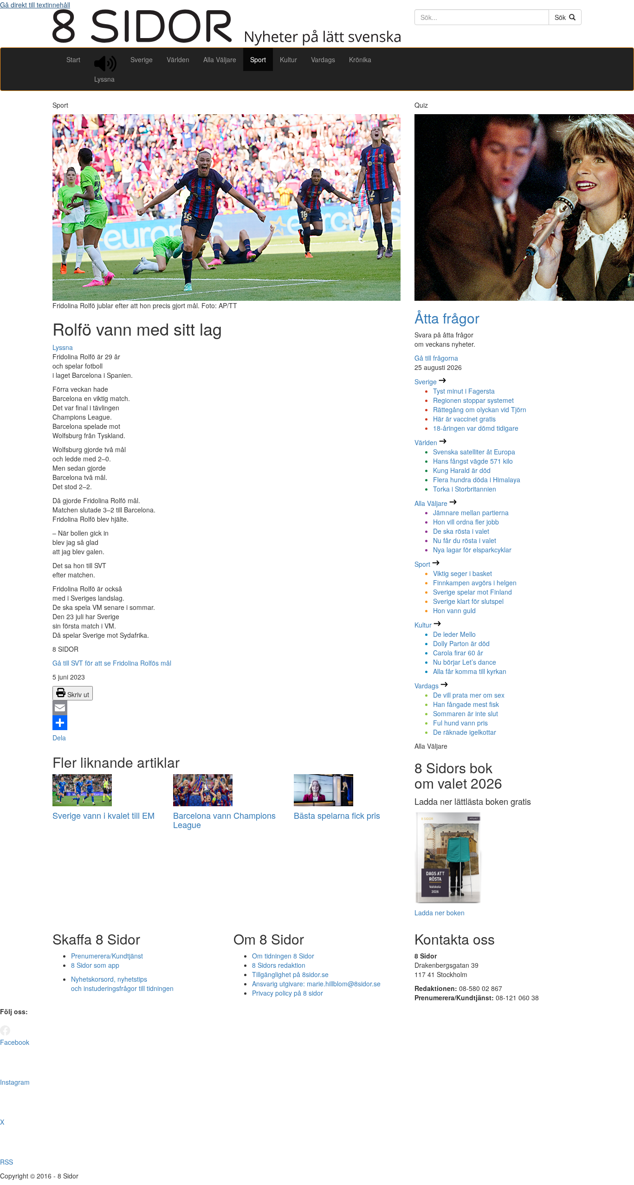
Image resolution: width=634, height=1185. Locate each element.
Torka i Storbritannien (464, 488)
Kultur (288, 59)
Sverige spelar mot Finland (472, 591)
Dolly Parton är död (461, 643)
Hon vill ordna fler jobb (466, 521)
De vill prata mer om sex (469, 694)
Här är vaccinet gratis (464, 418)
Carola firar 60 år (458, 652)
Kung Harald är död (462, 470)
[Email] (226, 707)
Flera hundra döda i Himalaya (476, 479)
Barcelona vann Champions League (224, 819)
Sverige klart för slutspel (468, 601)
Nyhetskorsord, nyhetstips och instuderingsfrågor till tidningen (122, 983)
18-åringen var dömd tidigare (475, 428)
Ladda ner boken (439, 912)
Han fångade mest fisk (466, 704)
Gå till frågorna (436, 358)
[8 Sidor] (226, 42)
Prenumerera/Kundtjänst (107, 955)
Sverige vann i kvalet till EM (103, 815)
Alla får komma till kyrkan (469, 671)
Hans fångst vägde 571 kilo (473, 461)
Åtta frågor (446, 318)
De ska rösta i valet (461, 531)
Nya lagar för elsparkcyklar (472, 549)
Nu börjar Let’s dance (464, 662)
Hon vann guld (454, 610)
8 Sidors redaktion (278, 965)
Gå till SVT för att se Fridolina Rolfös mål (111, 662)
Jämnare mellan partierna (471, 512)
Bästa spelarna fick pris (337, 815)
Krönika (360, 59)
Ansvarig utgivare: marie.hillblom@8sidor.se (316, 983)
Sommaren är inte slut (465, 713)
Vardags (323, 59)
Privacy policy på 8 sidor (287, 992)
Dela (59, 737)
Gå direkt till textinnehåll (35, 4)
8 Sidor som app (95, 965)
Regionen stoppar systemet (473, 400)
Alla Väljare (219, 59)
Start (73, 59)
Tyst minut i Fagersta (464, 390)
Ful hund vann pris (460, 722)
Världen (178, 59)
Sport (258, 59)
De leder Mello (454, 634)
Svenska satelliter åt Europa (474, 451)
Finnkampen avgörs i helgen (475, 582)
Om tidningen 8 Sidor (283, 955)
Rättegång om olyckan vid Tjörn (479, 409)
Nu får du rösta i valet (464, 540)
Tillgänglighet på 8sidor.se (290, 974)
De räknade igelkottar (464, 732)
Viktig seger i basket (462, 573)
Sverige (141, 59)
